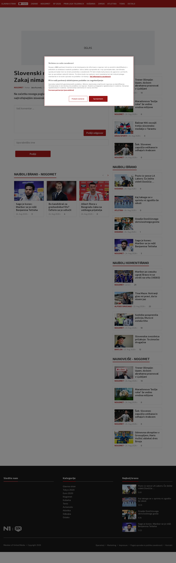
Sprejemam (98, 99)
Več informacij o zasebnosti (100, 76)
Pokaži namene (78, 99)
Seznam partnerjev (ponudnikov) (61, 90)
